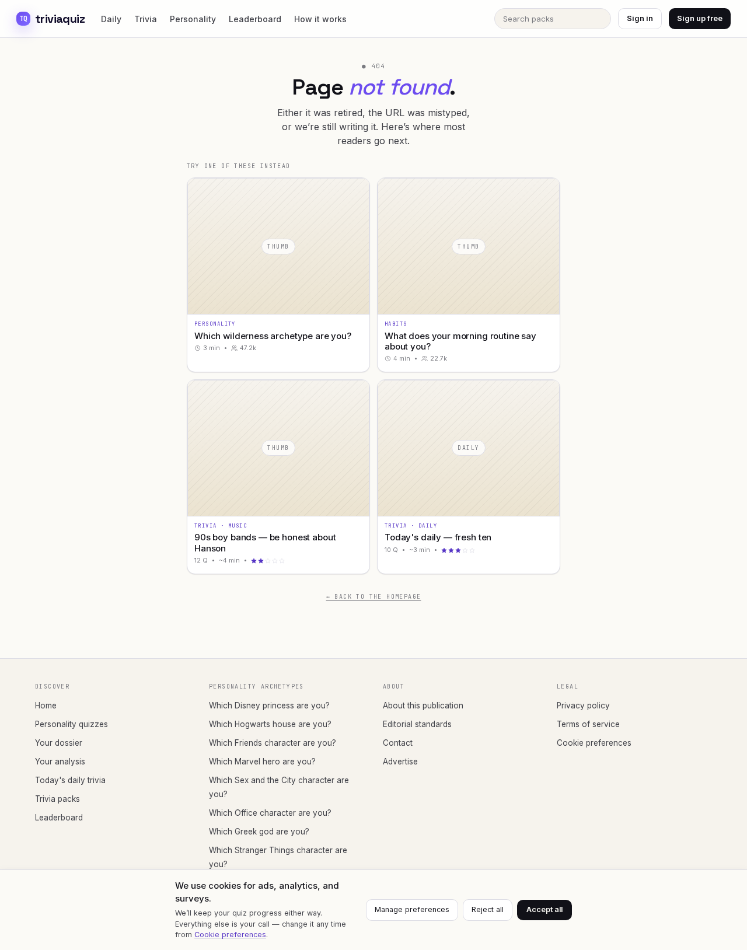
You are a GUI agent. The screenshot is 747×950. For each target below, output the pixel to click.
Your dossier (58, 743)
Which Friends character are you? (272, 743)
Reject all (488, 909)
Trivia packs (57, 799)
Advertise (400, 761)
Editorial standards (417, 724)
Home (46, 705)
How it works (320, 19)
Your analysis (60, 761)
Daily (111, 19)
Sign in (640, 18)
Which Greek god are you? (259, 831)
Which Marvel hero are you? (262, 761)
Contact (398, 743)
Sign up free (699, 18)
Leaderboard (255, 19)
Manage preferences (412, 909)
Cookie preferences (594, 743)
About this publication (423, 705)
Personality (193, 19)
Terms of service (588, 724)
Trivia (145, 19)
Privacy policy (583, 705)
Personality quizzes (71, 724)
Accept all (544, 909)
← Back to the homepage (373, 596)
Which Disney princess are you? (269, 705)
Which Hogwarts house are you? (270, 724)
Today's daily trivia (70, 780)
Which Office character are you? (270, 813)
